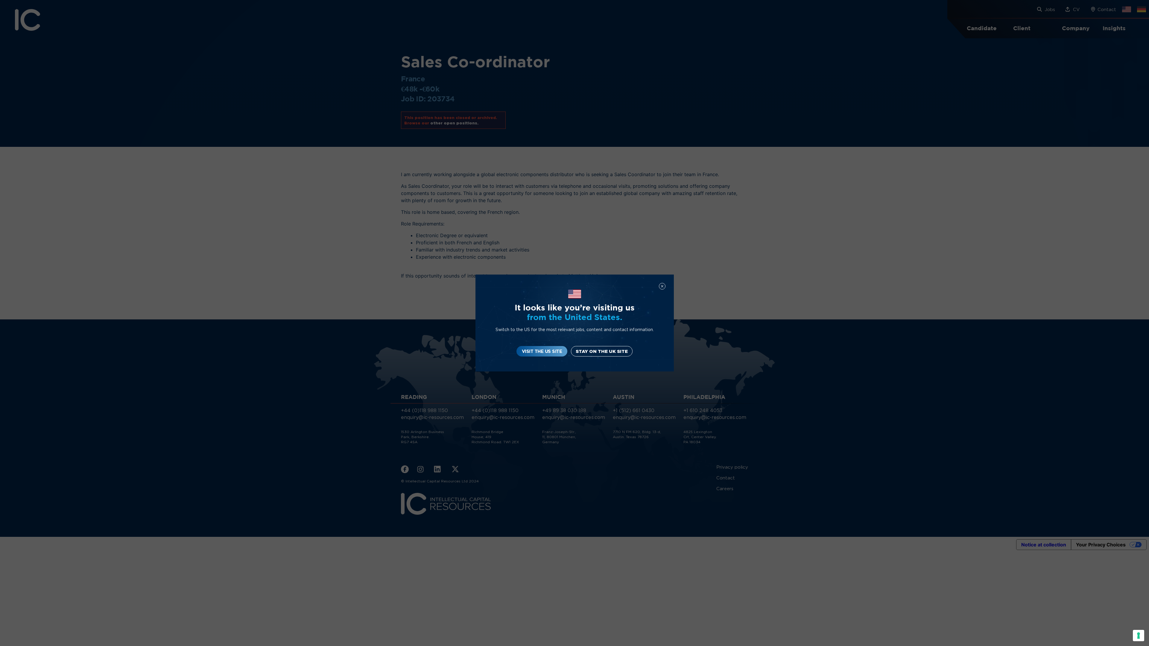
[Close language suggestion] (662, 286)
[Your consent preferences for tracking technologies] (1138, 635)
